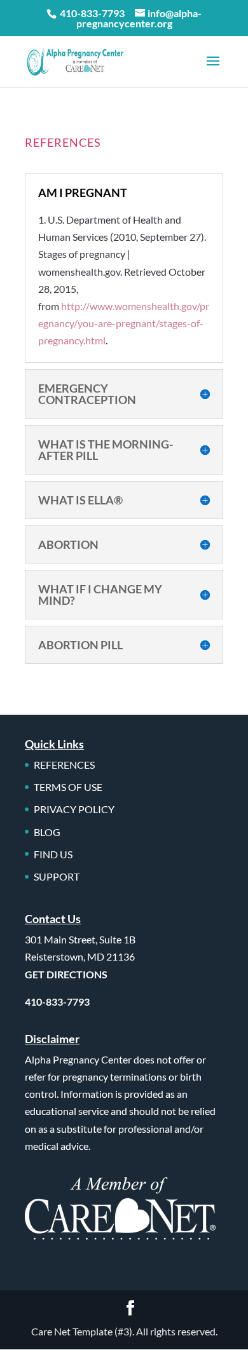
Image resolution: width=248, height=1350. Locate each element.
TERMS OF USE (68, 787)
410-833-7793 (92, 13)
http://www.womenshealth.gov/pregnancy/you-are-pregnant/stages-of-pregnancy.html (123, 323)
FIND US (53, 854)
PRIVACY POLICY (74, 809)
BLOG (47, 832)
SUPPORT (56, 876)
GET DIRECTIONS (66, 974)
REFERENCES (64, 765)
